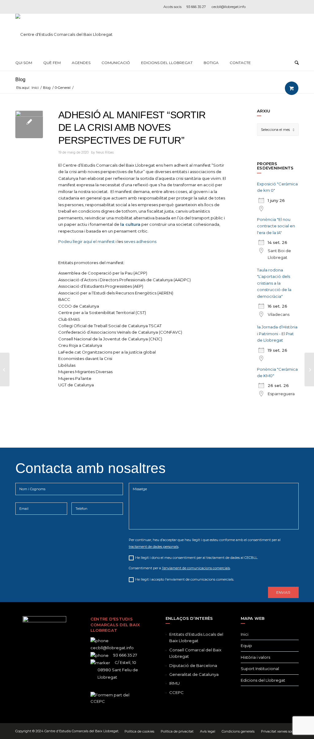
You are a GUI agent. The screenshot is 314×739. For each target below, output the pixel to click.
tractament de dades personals (153, 546)
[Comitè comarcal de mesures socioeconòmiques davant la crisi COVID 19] (309, 369)
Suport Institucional (260, 668)
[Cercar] (297, 62)
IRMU (174, 683)
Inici (244, 634)
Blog (20, 79)
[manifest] (29, 124)
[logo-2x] (64, 34)
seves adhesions (140, 241)
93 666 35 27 (196, 7)
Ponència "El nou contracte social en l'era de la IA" (276, 226)
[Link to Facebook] (257, 6)
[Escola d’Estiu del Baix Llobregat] (5, 369)
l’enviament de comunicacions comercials (196, 568)
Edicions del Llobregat (263, 680)
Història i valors (255, 657)
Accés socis (172, 7)
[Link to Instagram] (275, 6)
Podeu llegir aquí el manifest (86, 241)
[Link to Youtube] (294, 6)
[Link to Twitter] (35, 675)
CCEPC (176, 692)
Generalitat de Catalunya (194, 674)
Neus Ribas (105, 152)
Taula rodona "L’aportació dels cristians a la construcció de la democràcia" (274, 283)
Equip (246, 645)
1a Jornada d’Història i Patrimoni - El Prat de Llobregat (277, 333)
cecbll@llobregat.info (229, 7)
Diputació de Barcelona (193, 665)
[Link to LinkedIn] (284, 6)
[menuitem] (23, 62)
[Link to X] (266, 6)
